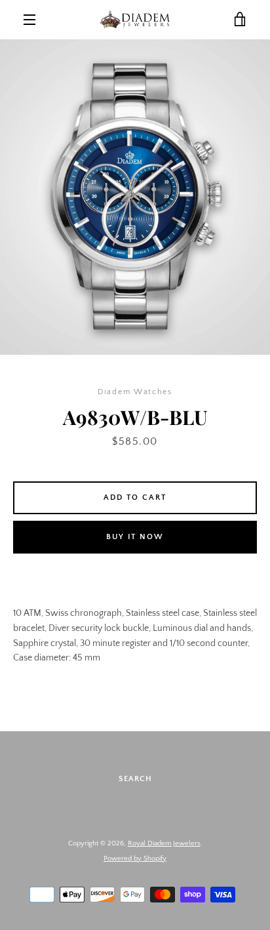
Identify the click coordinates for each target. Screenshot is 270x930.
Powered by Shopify (135, 858)
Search (135, 779)
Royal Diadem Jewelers (164, 843)
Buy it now (135, 537)
